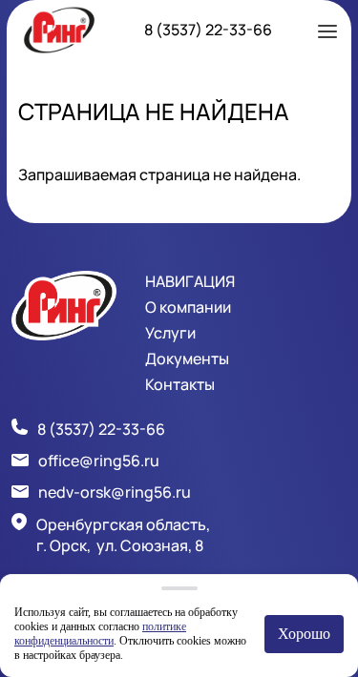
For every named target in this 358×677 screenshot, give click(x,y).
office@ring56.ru (98, 460)
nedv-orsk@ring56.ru (114, 492)
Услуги (170, 332)
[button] (327, 29)
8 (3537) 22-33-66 (208, 29)
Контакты (180, 384)
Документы (187, 358)
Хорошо (304, 634)
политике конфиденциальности (100, 633)
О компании (188, 307)
